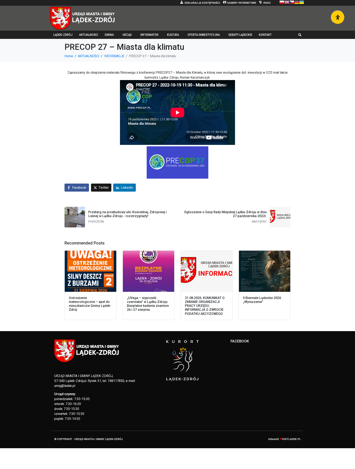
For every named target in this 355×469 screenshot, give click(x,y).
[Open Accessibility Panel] (338, 17)
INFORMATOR (149, 34)
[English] (287, 2)
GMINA (109, 34)
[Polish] (282, 2)
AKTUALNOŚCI (88, 34)
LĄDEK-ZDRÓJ (63, 34)
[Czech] (291, 2)
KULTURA (173, 34)
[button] (300, 35)
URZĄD (127, 34)
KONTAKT (265, 34)
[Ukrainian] (301, 2)
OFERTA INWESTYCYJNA (204, 34)
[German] (296, 2)
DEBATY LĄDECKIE (240, 34)
